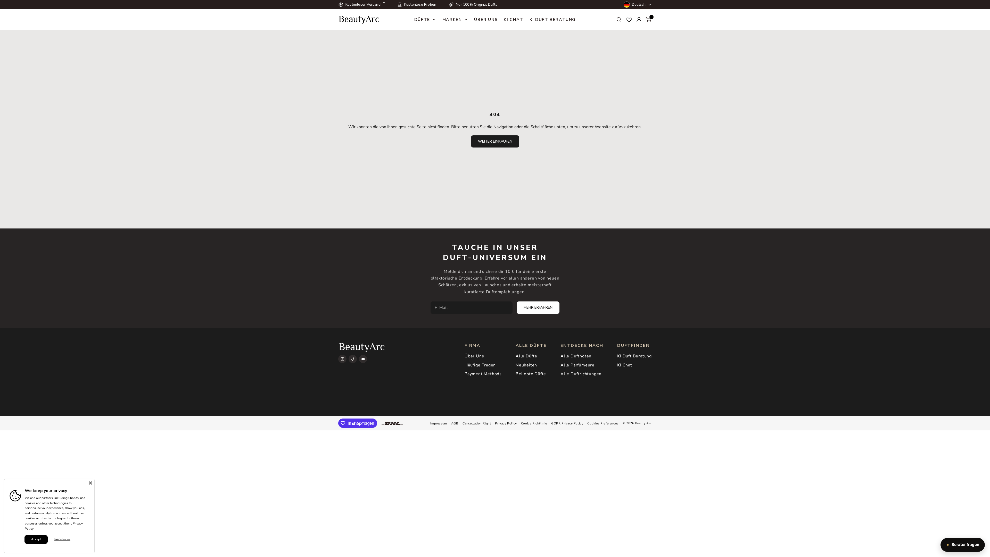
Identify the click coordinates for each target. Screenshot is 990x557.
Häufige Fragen (480, 365)
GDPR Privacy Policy (567, 423)
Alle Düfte (526, 356)
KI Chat (513, 19)
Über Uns (486, 19)
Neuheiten (526, 365)
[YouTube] (363, 359)
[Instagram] (342, 359)
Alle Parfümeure (577, 365)
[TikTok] (353, 359)
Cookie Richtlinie (534, 423)
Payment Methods (483, 374)
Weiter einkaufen (495, 141)
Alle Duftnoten (575, 356)
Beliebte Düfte (531, 374)
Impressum (438, 423)
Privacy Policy (506, 423)
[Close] (90, 483)
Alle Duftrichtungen (580, 374)
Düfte (422, 19)
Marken (452, 19)
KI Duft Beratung (553, 19)
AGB (454, 423)
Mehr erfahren (538, 307)
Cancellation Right (477, 423)
